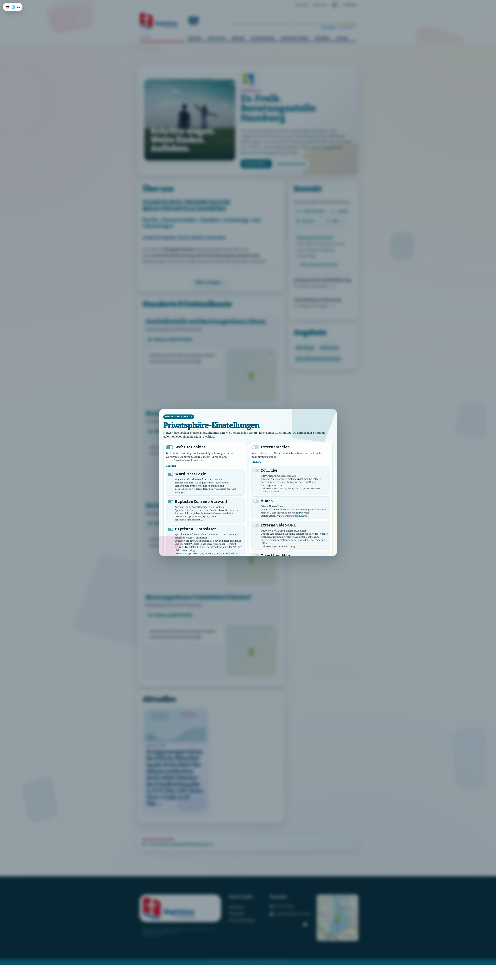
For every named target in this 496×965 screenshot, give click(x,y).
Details (171, 465)
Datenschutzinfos (229, 553)
